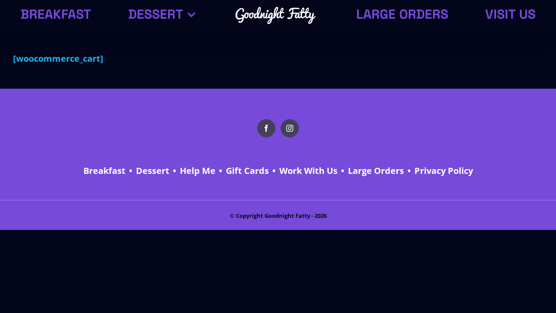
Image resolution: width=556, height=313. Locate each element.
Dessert (152, 170)
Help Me (197, 170)
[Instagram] (290, 128)
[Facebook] (266, 128)
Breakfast (104, 170)
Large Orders (376, 170)
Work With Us (308, 170)
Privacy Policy (443, 170)
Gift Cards (247, 170)
